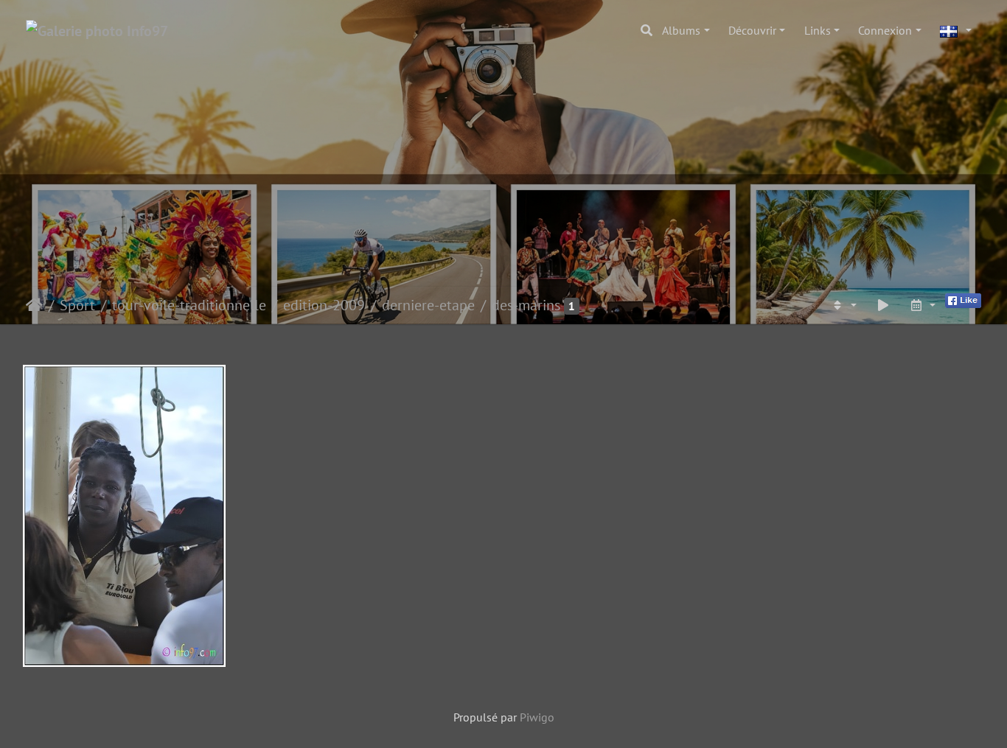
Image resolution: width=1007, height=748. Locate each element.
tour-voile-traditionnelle (189, 305)
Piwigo (537, 717)
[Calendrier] (922, 305)
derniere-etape (428, 305)
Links (817, 30)
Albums (681, 30)
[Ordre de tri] (843, 305)
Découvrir (752, 30)
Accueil (34, 305)
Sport (77, 305)
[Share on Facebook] (963, 299)
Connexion (885, 30)
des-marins (526, 305)
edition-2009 (324, 305)
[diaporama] (883, 305)
